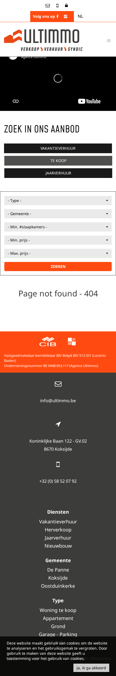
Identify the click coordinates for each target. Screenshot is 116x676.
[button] (58, 200)
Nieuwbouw (58, 545)
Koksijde (58, 578)
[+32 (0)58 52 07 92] (58, 5)
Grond (58, 626)
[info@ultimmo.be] (48, 5)
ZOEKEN (58, 266)
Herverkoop (58, 529)
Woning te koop (58, 610)
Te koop (58, 160)
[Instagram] (66, 16)
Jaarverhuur (58, 173)
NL (80, 16)
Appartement (58, 618)
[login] (66, 5)
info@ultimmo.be (58, 401)
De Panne (58, 569)
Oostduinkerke (58, 586)
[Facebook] (57, 16)
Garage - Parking (58, 634)
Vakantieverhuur (58, 148)
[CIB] (48, 342)
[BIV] (72, 342)
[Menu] (108, 40)
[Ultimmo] (43, 39)
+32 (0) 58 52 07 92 (58, 481)
